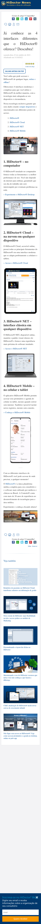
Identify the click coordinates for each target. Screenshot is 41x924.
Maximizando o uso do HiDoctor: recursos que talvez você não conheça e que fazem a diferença (20, 677)
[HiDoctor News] (16, 3)
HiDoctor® (14, 118)
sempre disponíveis (27, 106)
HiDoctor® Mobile (18, 130)
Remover (34, 546)
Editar (29, 546)
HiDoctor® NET (17, 126)
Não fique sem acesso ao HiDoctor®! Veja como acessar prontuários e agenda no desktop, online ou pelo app (20, 735)
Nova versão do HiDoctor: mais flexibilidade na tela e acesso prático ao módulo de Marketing (19, 618)
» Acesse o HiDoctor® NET (15, 348)
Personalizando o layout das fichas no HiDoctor (17, 648)
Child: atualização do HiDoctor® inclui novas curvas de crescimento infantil (20, 706)
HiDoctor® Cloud (17, 122)
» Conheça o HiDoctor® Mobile (17, 412)
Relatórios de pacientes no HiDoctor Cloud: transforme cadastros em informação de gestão (20, 589)
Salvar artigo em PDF (14, 71)
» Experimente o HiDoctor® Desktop (19, 194)
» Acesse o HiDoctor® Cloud (16, 263)
